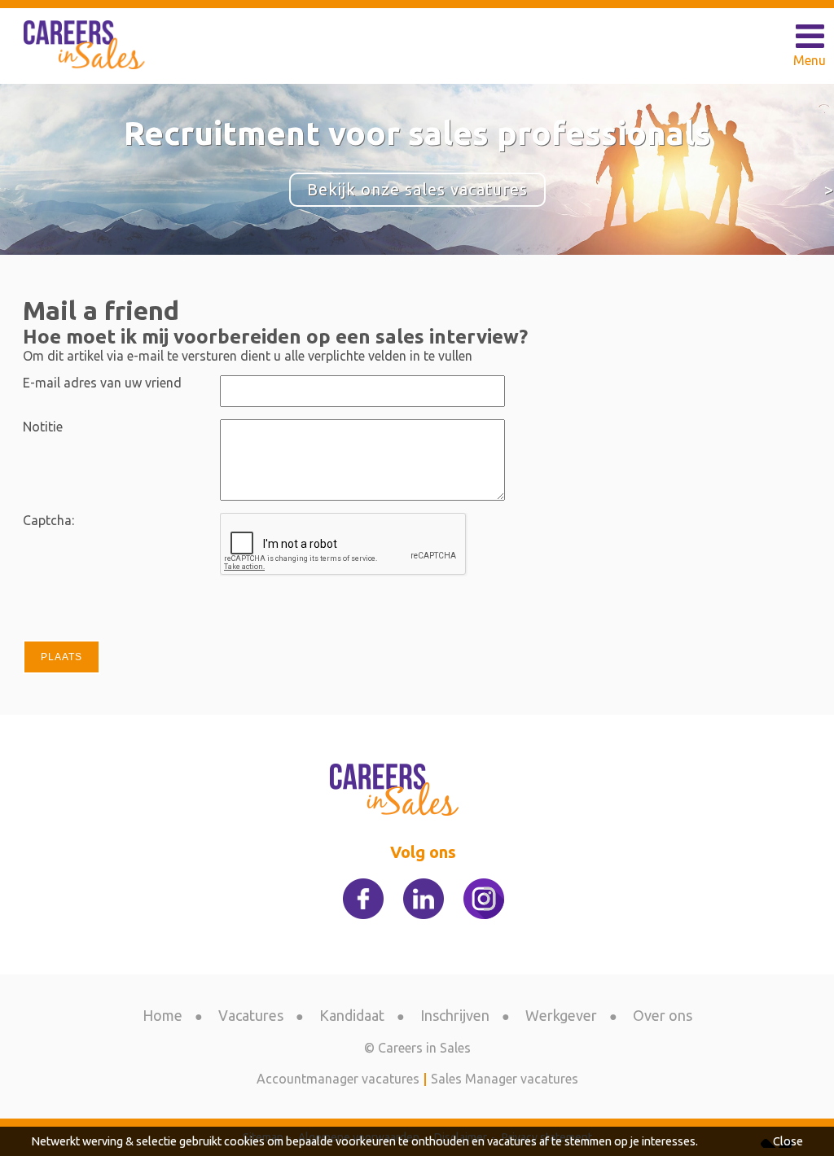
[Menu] (809, 36)
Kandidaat (351, 1015)
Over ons (662, 1015)
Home (162, 1015)
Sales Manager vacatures (504, 1078)
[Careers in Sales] (86, 44)
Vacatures (250, 1015)
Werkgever (561, 1015)
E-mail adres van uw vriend (102, 382)
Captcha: (48, 520)
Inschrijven (454, 1015)
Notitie (43, 426)
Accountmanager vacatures (338, 1078)
